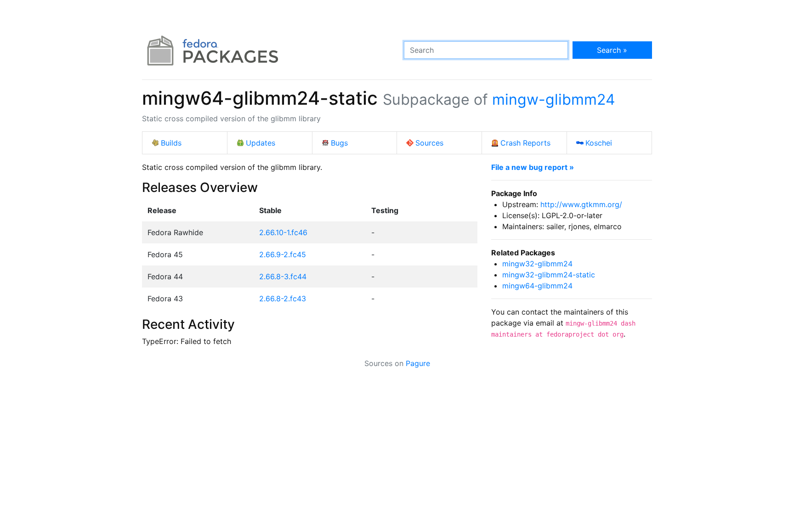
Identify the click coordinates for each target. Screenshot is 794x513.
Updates (260, 142)
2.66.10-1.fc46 (283, 232)
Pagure (418, 363)
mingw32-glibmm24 (537, 263)
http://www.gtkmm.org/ (581, 204)
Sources (429, 142)
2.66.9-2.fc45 (282, 254)
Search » (612, 50)
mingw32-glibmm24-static (548, 274)
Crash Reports (525, 142)
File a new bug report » (532, 167)
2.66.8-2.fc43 (282, 298)
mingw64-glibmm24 (537, 285)
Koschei (598, 142)
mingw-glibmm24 (553, 99)
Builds (171, 142)
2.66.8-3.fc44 (282, 276)
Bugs (339, 142)
